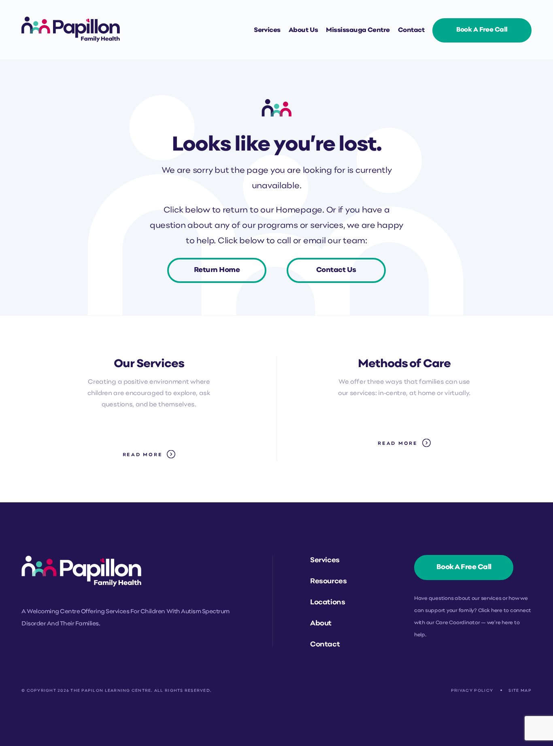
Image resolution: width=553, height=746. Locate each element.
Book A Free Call (463, 567)
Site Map (520, 691)
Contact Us (336, 270)
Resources (328, 581)
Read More (143, 455)
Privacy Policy (472, 691)
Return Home (217, 270)
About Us (303, 30)
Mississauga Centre (357, 30)
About (321, 623)
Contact (411, 30)
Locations (327, 602)
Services (267, 30)
